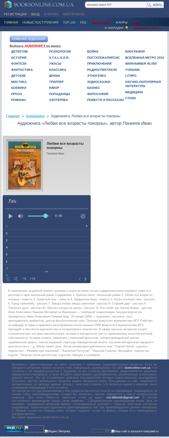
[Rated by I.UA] (34, 431)
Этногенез (96, 75)
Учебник (132, 69)
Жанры (121, 22)
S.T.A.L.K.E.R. (59, 57)
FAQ (83, 22)
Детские (18, 75)
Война (92, 51)
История (18, 57)
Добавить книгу (146, 27)
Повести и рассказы (105, 100)
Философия (97, 94)
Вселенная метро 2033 (144, 57)
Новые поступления (40, 22)
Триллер (56, 82)
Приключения (99, 63)
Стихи (130, 98)
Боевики (18, 88)
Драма (54, 75)
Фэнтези (18, 63)
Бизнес (93, 88)
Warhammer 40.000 (141, 63)
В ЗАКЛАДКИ (115, 28)
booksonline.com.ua (137, 367)
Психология (60, 51)
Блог (136, 22)
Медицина (134, 92)
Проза (16, 94)
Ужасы (55, 63)
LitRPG (131, 75)
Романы (18, 100)
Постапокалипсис (103, 57)
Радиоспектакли (102, 69)
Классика (57, 69)
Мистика (19, 82)
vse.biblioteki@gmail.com (122, 397)
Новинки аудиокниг (29, 39)
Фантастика (22, 69)
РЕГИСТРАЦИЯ (15, 14)
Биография (135, 51)
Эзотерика (58, 100)
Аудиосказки (98, 82)
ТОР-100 (69, 22)
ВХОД (35, 14)
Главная (11, 22)
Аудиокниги (101, 22)
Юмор (54, 88)
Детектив (19, 51)
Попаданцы (59, 94)
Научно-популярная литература (143, 84)
